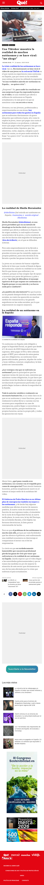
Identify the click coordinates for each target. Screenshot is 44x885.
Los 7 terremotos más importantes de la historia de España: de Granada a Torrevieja (27, 729)
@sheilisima (9, 212)
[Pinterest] (20, 594)
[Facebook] (10, 594)
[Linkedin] (34, 594)
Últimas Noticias (5, 8)
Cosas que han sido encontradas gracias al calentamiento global (35, 582)
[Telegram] (29, 594)
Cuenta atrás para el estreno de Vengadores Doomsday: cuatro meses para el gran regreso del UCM (27, 703)
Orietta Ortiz (7, 62)
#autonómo (17, 215)
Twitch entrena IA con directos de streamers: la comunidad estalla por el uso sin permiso (28, 716)
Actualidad (5, 45)
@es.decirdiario (10, 240)
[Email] (39, 594)
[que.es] (22, 3)
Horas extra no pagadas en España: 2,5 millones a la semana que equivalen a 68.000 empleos (28, 741)
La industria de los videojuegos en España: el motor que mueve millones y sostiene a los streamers (28, 690)
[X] (15, 594)
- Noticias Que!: (14, 8)
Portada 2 (12, 45)
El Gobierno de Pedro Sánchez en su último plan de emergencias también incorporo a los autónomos (21, 502)
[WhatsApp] (25, 594)
